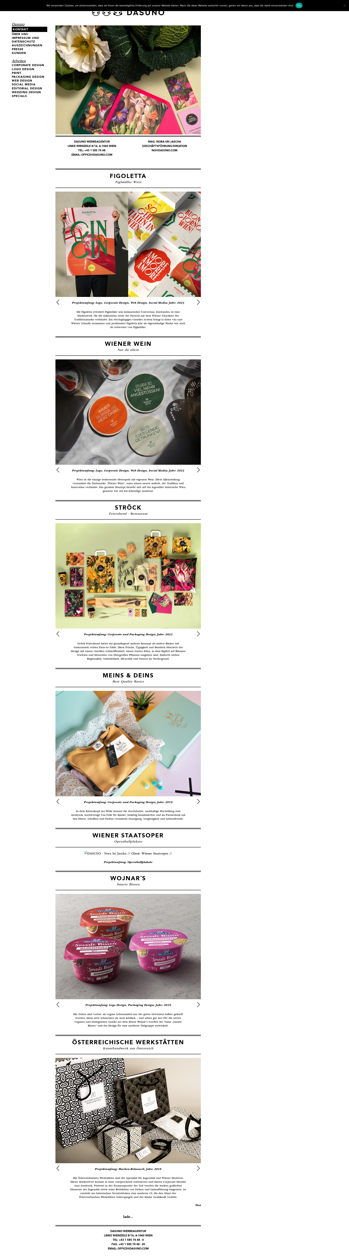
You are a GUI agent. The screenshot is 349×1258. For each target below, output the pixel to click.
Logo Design (23, 69)
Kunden (19, 53)
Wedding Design (26, 92)
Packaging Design (28, 76)
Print (16, 73)
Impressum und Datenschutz (25, 39)
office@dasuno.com (96, 154)
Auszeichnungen (27, 45)
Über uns (20, 34)
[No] (344, 5)
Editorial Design (27, 88)
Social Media (23, 84)
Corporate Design (28, 65)
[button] (57, 302)
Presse (17, 49)
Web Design (22, 80)
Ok (299, 5)
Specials (19, 96)
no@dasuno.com (164, 150)
